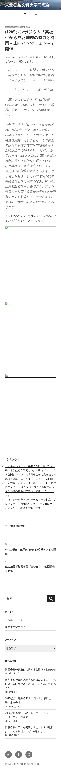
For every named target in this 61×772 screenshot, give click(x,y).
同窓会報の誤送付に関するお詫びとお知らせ (30, 669)
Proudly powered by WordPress (22, 763)
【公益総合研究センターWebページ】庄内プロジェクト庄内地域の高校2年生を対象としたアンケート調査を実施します (30, 503)
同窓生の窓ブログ (17, 526)
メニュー (32, 14)
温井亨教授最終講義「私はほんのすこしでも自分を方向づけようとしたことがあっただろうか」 (30, 684)
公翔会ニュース (14, 620)
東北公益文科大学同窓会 (27, 5)
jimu (28, 27)
